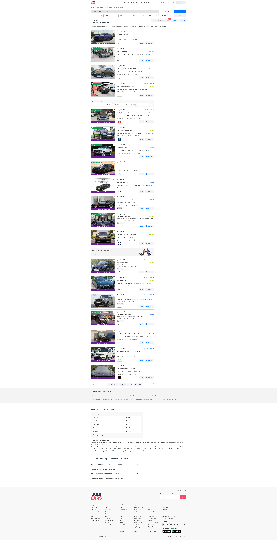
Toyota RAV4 (151, 527)
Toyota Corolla (138, 522)
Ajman (107, 514)
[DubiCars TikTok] (177, 524)
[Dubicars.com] (96, 496)
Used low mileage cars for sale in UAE (124, 396)
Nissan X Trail (151, 525)
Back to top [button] (181, 490)
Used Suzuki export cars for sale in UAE (145, 104)
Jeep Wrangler (137, 527)
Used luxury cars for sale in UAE (144, 399)
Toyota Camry (137, 514)
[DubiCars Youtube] (174, 524)
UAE (106, 507)
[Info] (153, 20)
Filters (167, 11)
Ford (121, 518)
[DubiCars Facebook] (167, 524)
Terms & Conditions (96, 512)
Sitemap (164, 505)
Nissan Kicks (151, 514)
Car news (164, 514)
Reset (180, 15)
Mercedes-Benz (124, 509)
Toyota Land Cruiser (139, 507)
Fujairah (107, 518)
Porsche (122, 531)
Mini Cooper (151, 529)
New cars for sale (167, 512)
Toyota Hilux (137, 525)
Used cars (165, 507)
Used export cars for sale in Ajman (138, 26)
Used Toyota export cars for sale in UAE (101, 104)
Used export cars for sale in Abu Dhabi (158, 26)
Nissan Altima (137, 516)
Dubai (106, 516)
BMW (121, 516)
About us (93, 509)
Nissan (121, 512)
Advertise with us (95, 518)
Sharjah (107, 522)
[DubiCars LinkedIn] (164, 524)
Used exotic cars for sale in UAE (166, 399)
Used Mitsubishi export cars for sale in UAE (123, 104)
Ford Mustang (137, 520)
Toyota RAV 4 (137, 518)
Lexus (121, 514)
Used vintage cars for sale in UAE (147, 396)
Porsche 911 (151, 512)
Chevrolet (122, 525)
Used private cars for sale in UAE (101, 396)
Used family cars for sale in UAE (123, 399)
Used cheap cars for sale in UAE (169, 396)
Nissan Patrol (137, 509)
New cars (164, 509)
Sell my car (171, 2)
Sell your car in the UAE (168, 516)
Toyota (121, 507)
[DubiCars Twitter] (181, 524)
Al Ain (106, 512)
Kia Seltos (150, 520)
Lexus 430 (136, 531)
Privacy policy (94, 514)
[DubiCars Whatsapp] (184, 524)
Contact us (94, 507)
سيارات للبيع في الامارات (168, 518)
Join (183, 497)
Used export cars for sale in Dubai (98, 26)
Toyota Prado (137, 512)
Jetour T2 (150, 507)
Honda (121, 529)
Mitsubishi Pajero (138, 529)
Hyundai (122, 522)
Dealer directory (95, 520)
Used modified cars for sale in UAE (101, 399)
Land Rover (123, 520)
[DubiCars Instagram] (171, 524)
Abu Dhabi (108, 509)
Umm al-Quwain (109, 525)
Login (181, 2)
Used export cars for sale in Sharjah (119, 26)
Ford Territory (152, 531)
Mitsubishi (122, 527)
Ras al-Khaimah (109, 520)
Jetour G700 (151, 516)
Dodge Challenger (153, 522)
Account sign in (95, 516)
